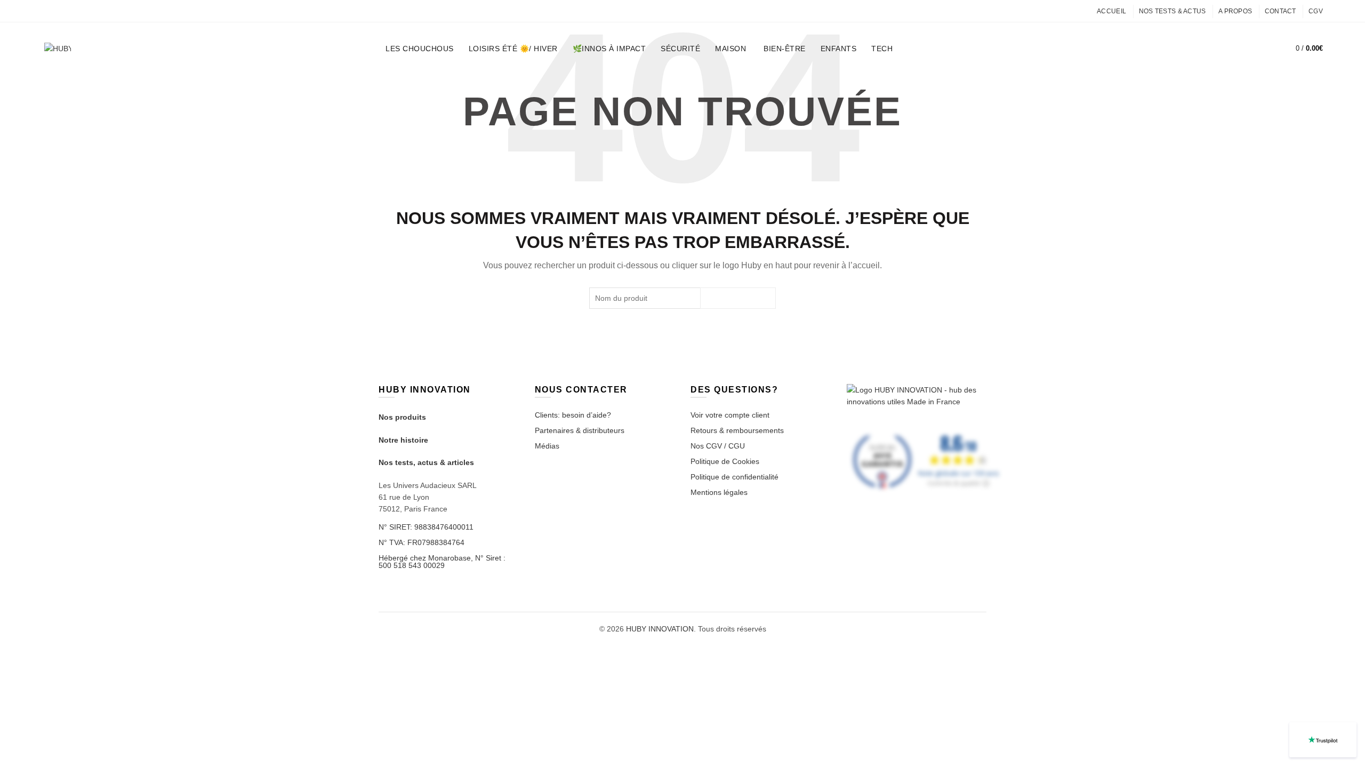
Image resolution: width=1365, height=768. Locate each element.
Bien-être (785, 48)
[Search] (1261, 49)
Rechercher (738, 298)
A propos (1235, 11)
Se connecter (1236, 49)
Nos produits (402, 417)
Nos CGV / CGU (717, 446)
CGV (1315, 11)
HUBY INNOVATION (660, 629)
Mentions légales (719, 492)
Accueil (1111, 11)
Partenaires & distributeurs (579, 430)
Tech (882, 48)
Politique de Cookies (724, 461)
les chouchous (420, 48)
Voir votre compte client (729, 415)
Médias (547, 446)
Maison (730, 48)
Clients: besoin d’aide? (573, 415)
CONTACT (1280, 11)
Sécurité (680, 48)
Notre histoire (403, 440)
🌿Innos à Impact (609, 48)
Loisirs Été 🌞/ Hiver (513, 48)
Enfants (839, 48)
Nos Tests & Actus (1172, 11)
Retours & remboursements (737, 430)
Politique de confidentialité (734, 477)
